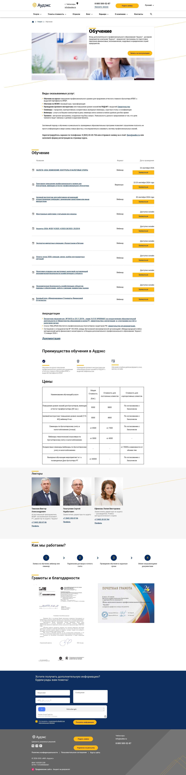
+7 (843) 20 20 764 (102, 519)
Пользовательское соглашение (74, 752)
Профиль (35, 526)
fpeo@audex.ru (133, 135)
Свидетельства (124, 107)
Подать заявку (127, 6)
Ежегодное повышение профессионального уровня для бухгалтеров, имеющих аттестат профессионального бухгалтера (62, 185)
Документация (51, 338)
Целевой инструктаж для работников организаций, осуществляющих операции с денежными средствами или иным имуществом (62, 199)
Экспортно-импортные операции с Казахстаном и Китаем (59, 243)
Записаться (143, 172)
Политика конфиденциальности (45, 752)
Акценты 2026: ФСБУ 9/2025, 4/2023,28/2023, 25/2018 (58, 229)
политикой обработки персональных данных (52, 722)
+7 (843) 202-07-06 (39, 522)
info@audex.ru (70, 7)
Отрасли (76, 14)
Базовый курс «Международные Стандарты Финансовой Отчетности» (59, 299)
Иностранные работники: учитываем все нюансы (56, 214)
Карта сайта (95, 753)
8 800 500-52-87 (102, 3)
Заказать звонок (101, 7)
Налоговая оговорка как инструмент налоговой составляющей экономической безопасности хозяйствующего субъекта (62, 272)
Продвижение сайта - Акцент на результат (52, 769)
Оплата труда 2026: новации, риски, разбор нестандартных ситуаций (60, 258)
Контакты (138, 14)
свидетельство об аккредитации (121, 326)
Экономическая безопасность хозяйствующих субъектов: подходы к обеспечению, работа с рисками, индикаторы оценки (62, 287)
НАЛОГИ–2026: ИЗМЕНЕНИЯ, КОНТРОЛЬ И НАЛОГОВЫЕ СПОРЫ (62, 170)
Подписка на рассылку (86, 748)
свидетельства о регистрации (103, 321)
